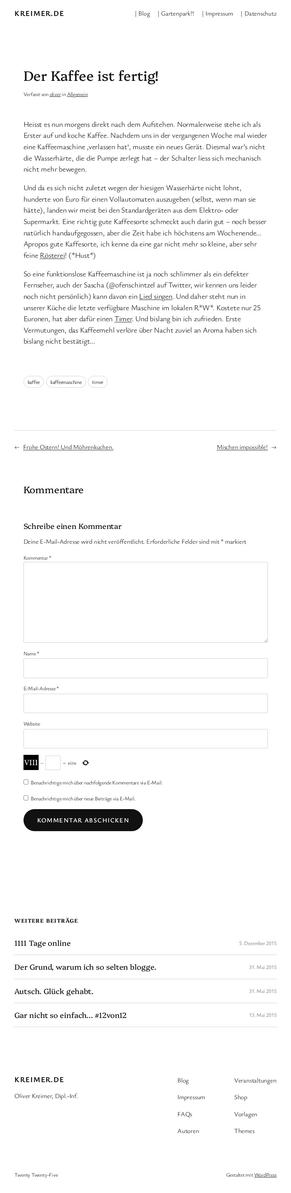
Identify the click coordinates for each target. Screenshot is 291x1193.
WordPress (265, 1174)
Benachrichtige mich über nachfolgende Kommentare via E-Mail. (97, 782)
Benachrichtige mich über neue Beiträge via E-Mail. (83, 798)
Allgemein (77, 94)
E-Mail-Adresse (41, 688)
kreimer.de (39, 13)
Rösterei (52, 255)
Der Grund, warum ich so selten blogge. (85, 967)
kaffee (34, 381)
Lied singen (155, 296)
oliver (55, 94)
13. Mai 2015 (262, 1014)
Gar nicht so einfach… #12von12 (70, 1015)
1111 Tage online (42, 943)
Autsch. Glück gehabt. (54, 991)
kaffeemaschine (66, 381)
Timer (123, 318)
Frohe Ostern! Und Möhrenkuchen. (68, 446)
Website (31, 723)
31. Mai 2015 (262, 966)
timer (97, 381)
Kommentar (37, 557)
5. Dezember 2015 (257, 943)
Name (31, 653)
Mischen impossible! (242, 446)
